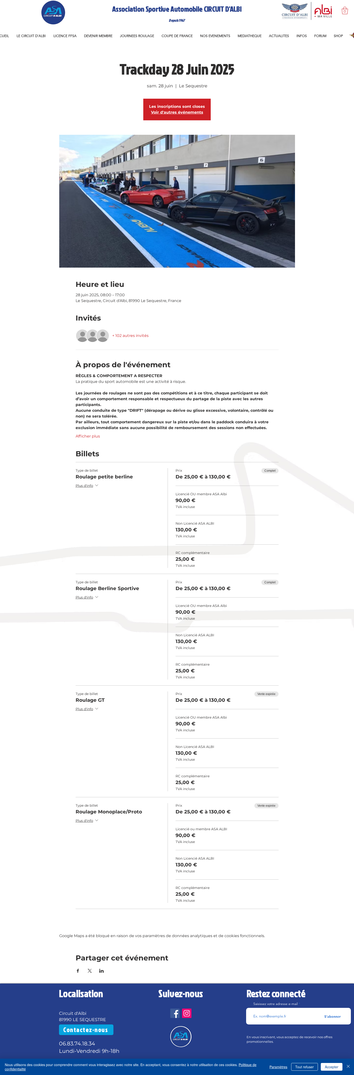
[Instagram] (186, 1013)
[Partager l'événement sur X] (89, 971)
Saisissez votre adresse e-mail (275, 1003)
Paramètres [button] (278, 1066)
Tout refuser (304, 1066)
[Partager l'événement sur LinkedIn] (101, 971)
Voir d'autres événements (177, 112)
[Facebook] (175, 1013)
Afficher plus (88, 436)
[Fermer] (348, 1066)
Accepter (331, 1066)
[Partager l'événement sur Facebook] (78, 971)
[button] (345, 10)
